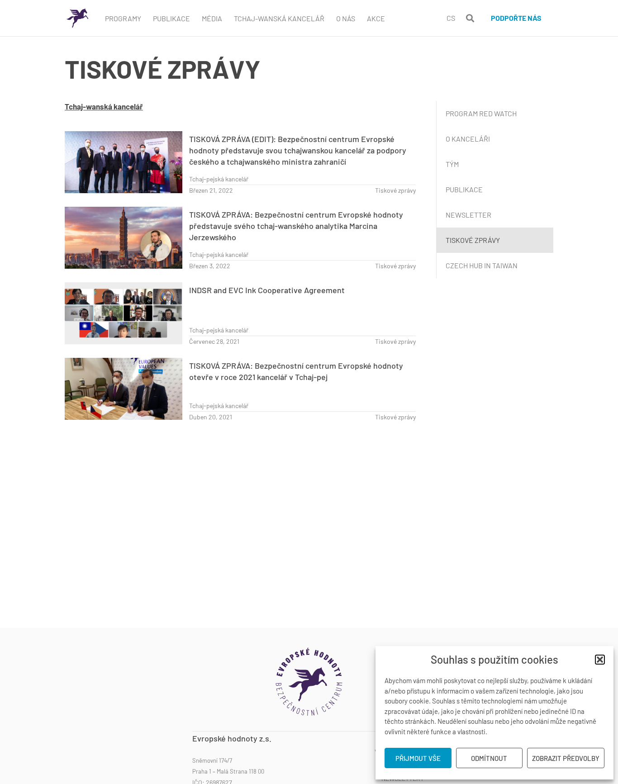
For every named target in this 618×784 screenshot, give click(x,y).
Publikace (171, 18)
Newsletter (468, 214)
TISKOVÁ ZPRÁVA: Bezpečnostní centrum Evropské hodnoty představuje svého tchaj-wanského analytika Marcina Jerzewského (296, 225)
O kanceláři (468, 138)
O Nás (345, 18)
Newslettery (402, 778)
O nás (415, 738)
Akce (376, 18)
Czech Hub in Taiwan (482, 265)
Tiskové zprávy (395, 190)
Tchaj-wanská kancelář (279, 18)
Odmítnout (489, 758)
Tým (452, 164)
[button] (599, 659)
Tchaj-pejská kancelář (218, 179)
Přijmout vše (418, 758)
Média (212, 18)
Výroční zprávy (399, 751)
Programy (123, 18)
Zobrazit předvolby (565, 758)
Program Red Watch (481, 113)
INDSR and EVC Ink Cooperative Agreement (267, 290)
